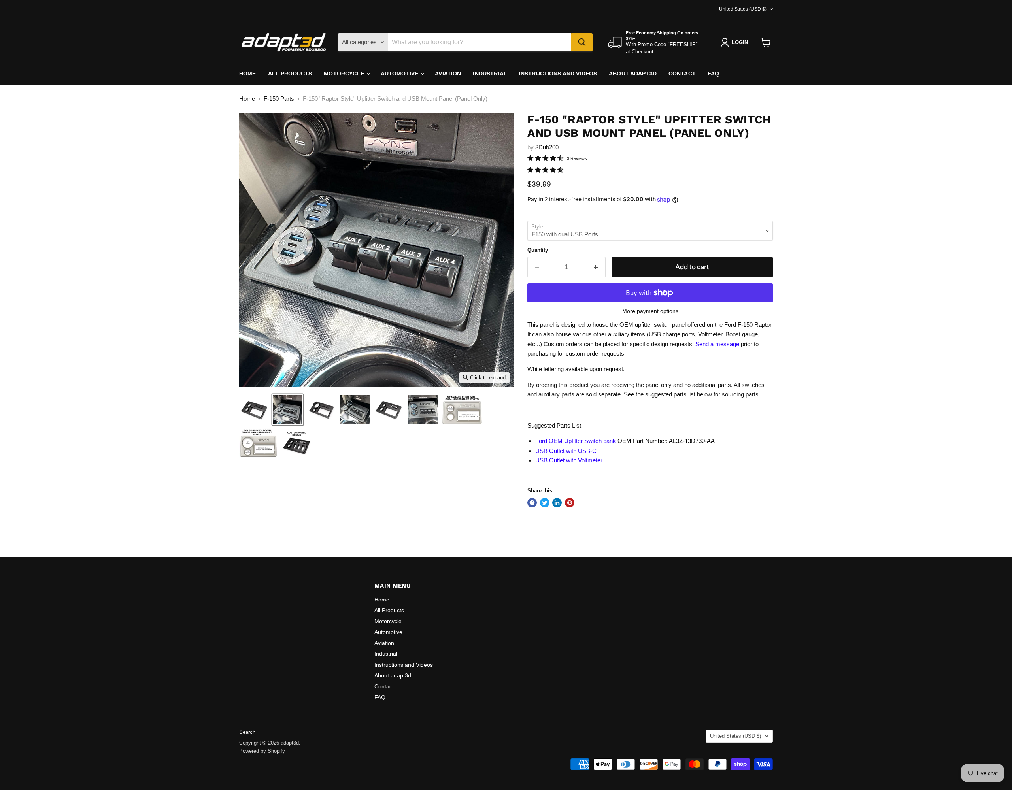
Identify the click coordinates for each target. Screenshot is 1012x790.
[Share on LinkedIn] (557, 502)
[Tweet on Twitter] (544, 502)
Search (247, 732)
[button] (546, 169)
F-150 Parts (279, 98)
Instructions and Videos (558, 73)
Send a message (717, 344)
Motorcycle (345, 73)
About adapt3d (633, 73)
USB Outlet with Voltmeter (568, 460)
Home (247, 73)
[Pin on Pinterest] (569, 502)
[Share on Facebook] (532, 502)
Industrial (490, 73)
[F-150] (254, 409)
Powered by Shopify (262, 751)
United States (743, 9)
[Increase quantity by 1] (596, 267)
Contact (682, 73)
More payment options (650, 311)
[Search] (582, 42)
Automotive (400, 73)
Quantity (537, 250)
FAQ (713, 73)
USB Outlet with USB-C (566, 450)
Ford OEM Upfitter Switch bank (575, 440)
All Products (290, 73)
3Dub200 (547, 147)
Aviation (448, 73)
